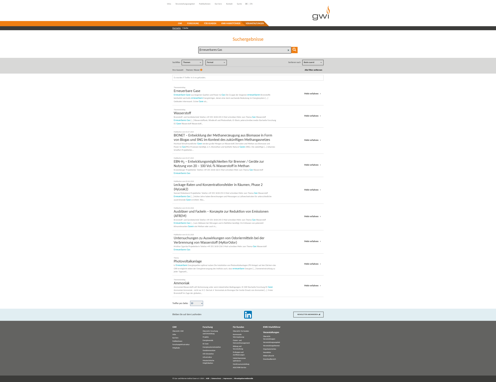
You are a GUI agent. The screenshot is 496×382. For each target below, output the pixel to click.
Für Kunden (210, 23)
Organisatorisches (269, 349)
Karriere (175, 338)
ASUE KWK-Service (239, 368)
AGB (207, 378)
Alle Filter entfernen (313, 70)
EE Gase (205, 344)
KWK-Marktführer (231, 23)
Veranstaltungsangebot (271, 342)
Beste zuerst (309, 62)
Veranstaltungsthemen (271, 346)
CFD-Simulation (208, 354)
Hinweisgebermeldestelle (243, 378)
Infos (174, 335)
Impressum (227, 378)
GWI (180, 23)
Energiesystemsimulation (212, 347)
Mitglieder (176, 348)
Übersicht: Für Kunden (241, 331)
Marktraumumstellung (241, 364)
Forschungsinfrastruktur (181, 345)
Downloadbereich (269, 359)
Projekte (206, 337)
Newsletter (267, 352)
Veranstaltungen (255, 23)
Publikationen (177, 341)
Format (210, 62)
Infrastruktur (207, 357)
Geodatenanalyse (209, 351)
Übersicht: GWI (178, 331)
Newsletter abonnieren (307, 315)
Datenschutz (216, 378)
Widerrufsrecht (268, 356)
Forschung (193, 23)
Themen (186, 62)
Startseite (176, 28)
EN (251, 4)
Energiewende (208, 340)
